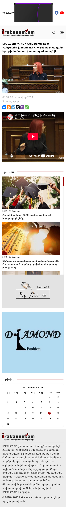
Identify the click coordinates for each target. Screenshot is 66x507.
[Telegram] (13, 107)
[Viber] (22, 107)
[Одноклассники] (9, 107)
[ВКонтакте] (4, 107)
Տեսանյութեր (10, 101)
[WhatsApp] (27, 107)
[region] (33, 225)
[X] (18, 107)
